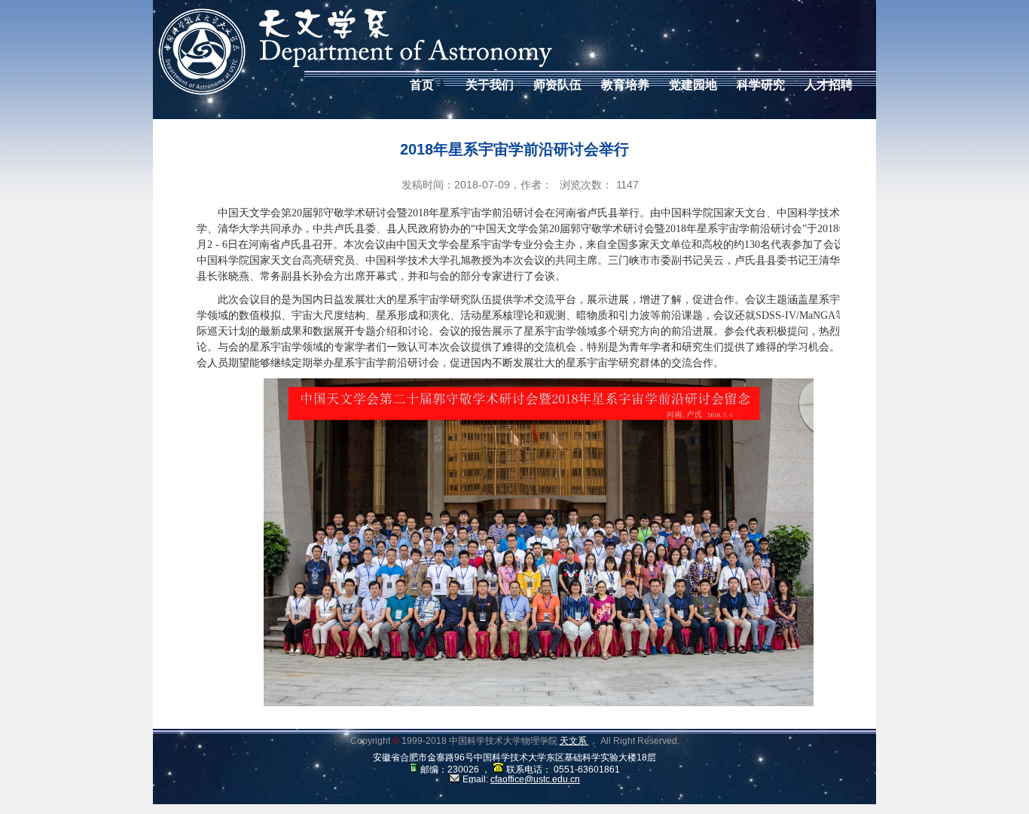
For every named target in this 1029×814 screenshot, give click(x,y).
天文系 (574, 741)
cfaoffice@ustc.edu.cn (535, 779)
